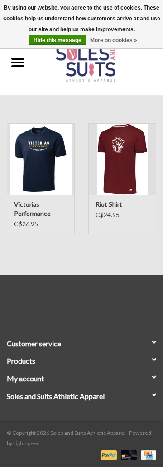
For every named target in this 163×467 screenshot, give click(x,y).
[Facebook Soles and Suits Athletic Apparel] (74, 303)
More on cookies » (113, 40)
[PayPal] (108, 454)
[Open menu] (17, 62)
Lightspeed (26, 443)
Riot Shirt (109, 204)
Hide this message (58, 40)
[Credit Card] (147, 454)
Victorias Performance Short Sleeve (32, 209)
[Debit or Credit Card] (128, 454)
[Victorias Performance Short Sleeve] (41, 159)
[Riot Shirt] (122, 159)
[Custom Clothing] (99, 63)
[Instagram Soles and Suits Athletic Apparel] (89, 303)
